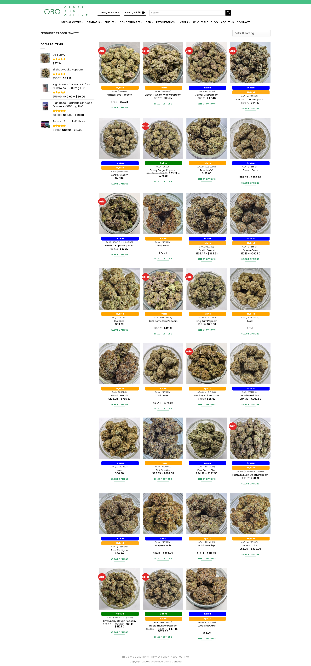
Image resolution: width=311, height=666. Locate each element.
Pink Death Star (206, 470)
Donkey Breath (119, 174)
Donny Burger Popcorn (163, 170)
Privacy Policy (160, 656)
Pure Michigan (119, 550)
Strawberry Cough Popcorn (119, 620)
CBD (148, 22)
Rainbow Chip (206, 545)
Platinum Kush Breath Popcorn (250, 474)
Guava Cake (250, 250)
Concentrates (130, 22)
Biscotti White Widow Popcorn (163, 94)
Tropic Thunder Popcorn (163, 625)
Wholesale (200, 22)
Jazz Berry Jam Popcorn (163, 320)
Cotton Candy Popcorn (250, 99)
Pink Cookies (163, 470)
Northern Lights (250, 395)
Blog (214, 22)
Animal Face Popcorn (119, 94)
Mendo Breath (119, 395)
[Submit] (228, 13)
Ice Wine (119, 320)
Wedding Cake (207, 625)
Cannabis (93, 22)
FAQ (186, 656)
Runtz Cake (250, 545)
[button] (108, 12)
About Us (227, 22)
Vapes (184, 22)
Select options (119, 107)
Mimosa (163, 395)
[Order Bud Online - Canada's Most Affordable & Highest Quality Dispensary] (66, 11)
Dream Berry (250, 170)
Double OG (206, 170)
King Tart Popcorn (206, 320)
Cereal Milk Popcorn (206, 94)
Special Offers (71, 22)
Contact (243, 22)
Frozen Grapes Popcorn (119, 245)
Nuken (119, 470)
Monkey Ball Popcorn (206, 395)
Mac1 (250, 320)
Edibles (109, 22)
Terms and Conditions (135, 656)
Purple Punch (163, 545)
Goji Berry (163, 245)
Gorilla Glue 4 (207, 250)
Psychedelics (165, 22)
